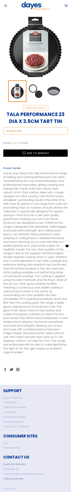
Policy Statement (13, 421)
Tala (5, 443)
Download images (35, 108)
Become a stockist (14, 417)
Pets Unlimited (11, 447)
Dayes (13, 488)
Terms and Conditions (16, 426)
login (15, 143)
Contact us (10, 412)
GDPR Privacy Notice (14, 407)
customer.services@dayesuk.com (23, 474)
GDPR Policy (10, 402)
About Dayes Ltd (13, 397)
